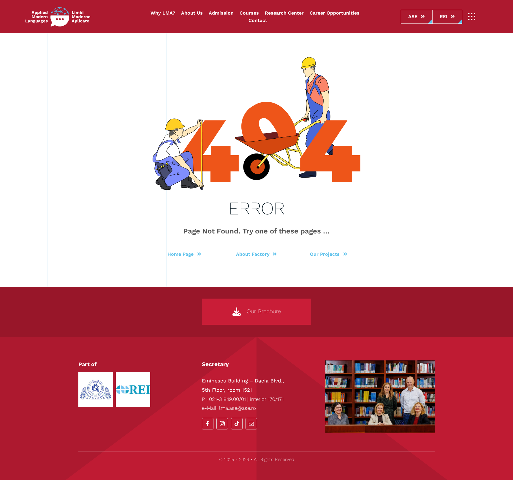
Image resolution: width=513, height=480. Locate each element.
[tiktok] (237, 423)
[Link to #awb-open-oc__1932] (471, 16)
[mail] (251, 423)
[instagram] (222, 423)
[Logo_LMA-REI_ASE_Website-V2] (58, 9)
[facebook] (207, 423)
